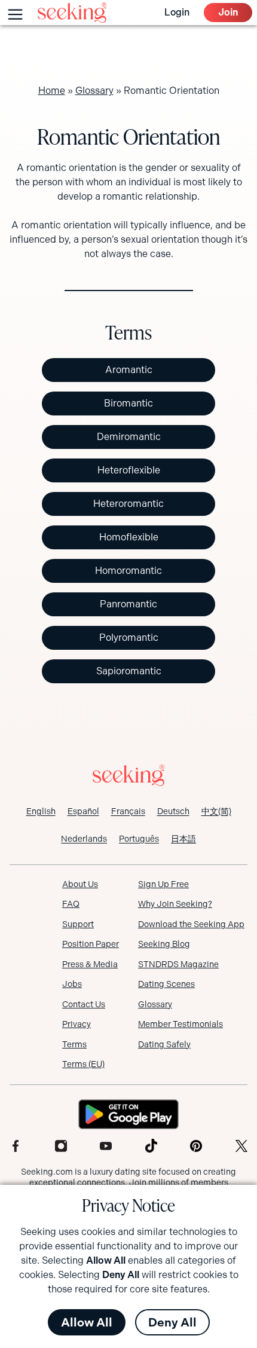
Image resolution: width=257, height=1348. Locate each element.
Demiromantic (129, 436)
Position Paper (90, 944)
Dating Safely (164, 1044)
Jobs (72, 984)
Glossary (94, 90)
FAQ (70, 904)
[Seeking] (72, 12)
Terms (74, 1044)
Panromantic (128, 604)
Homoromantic (128, 570)
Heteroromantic (128, 503)
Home (51, 90)
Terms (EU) (83, 1064)
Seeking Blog (164, 944)
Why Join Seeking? (175, 904)
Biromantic (128, 403)
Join (228, 12)
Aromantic (128, 369)
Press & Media (90, 964)
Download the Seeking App (191, 924)
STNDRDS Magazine (178, 964)
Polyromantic (128, 637)
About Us (80, 884)
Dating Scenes (166, 984)
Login (176, 12)
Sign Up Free (163, 884)
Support (78, 924)
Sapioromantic (128, 671)
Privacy (76, 1024)
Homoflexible (128, 537)
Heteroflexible (128, 470)
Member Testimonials (180, 1024)
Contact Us (83, 1004)
